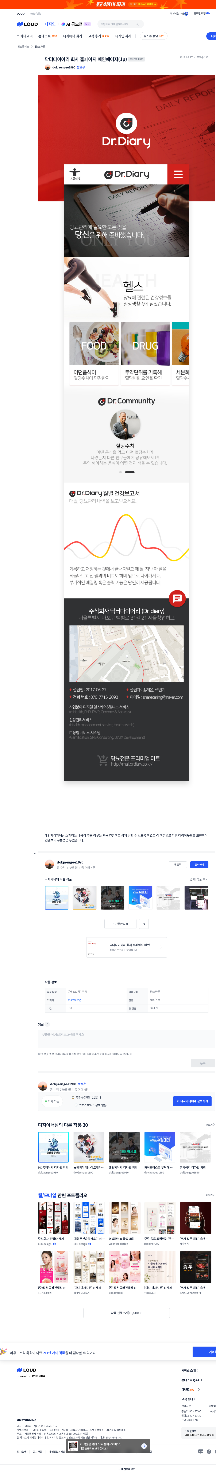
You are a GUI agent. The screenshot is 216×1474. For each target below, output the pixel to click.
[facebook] (209, 1451)
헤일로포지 (150, 1292)
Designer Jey (151, 1243)
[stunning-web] (26, 1420)
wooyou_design (118, 1243)
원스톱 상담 (154, 36)
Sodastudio (116, 1292)
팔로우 (81, 67)
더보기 (209, 1124)
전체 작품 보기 (199, 879)
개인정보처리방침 (58, 1451)
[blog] (200, 1451)
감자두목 (184, 1243)
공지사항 (37, 1451)
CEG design (44, 1244)
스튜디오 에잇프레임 (190, 1292)
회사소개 (21, 1451)
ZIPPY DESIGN (81, 1292)
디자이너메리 (45, 1292)
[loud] (20, 14)
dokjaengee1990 (70, 862)
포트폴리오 (23, 46)
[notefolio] (35, 13)
